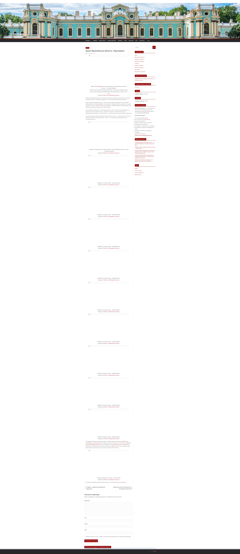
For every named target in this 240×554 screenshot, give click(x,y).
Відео (136, 55)
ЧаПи (125, 40)
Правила (120, 40)
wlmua (146, 118)
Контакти (142, 40)
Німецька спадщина (139, 65)
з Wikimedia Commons (114, 95)
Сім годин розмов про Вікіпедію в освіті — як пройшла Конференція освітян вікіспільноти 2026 (144, 144)
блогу (144, 121)
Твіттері (148, 119)
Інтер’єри (137, 63)
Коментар (87, 500)
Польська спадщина (139, 67)
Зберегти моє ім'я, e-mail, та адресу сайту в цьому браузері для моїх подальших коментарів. (108, 536)
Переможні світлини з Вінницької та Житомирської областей (122, 488)
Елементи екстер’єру (139, 59)
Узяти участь (102, 40)
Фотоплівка (137, 69)
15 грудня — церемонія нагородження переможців (95, 488)
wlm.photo (137, 87)
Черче (121, 443)
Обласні (87, 47)
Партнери (131, 40)
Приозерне (99, 86)
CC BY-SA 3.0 (105, 184)
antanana (93, 53)
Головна (87, 40)
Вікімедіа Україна (141, 139)
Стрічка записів (138, 170)
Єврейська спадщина (139, 61)
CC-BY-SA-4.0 (105, 95)
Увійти (136, 168)
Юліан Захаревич (99, 104)
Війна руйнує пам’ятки (139, 57)
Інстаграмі (144, 119)
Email (86, 524)
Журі (136, 40)
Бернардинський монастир (96, 444)
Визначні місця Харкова (140, 71)
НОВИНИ (95, 40)
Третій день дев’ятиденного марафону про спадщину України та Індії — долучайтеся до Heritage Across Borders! (144, 156)
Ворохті (113, 446)
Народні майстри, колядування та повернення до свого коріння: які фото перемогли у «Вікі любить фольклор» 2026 (145, 152)
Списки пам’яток (112, 40)
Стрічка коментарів (139, 172)
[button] (90, 40)
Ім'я (85, 517)
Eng (148, 40)
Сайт (85, 530)
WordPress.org (138, 174)
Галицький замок (115, 444)
